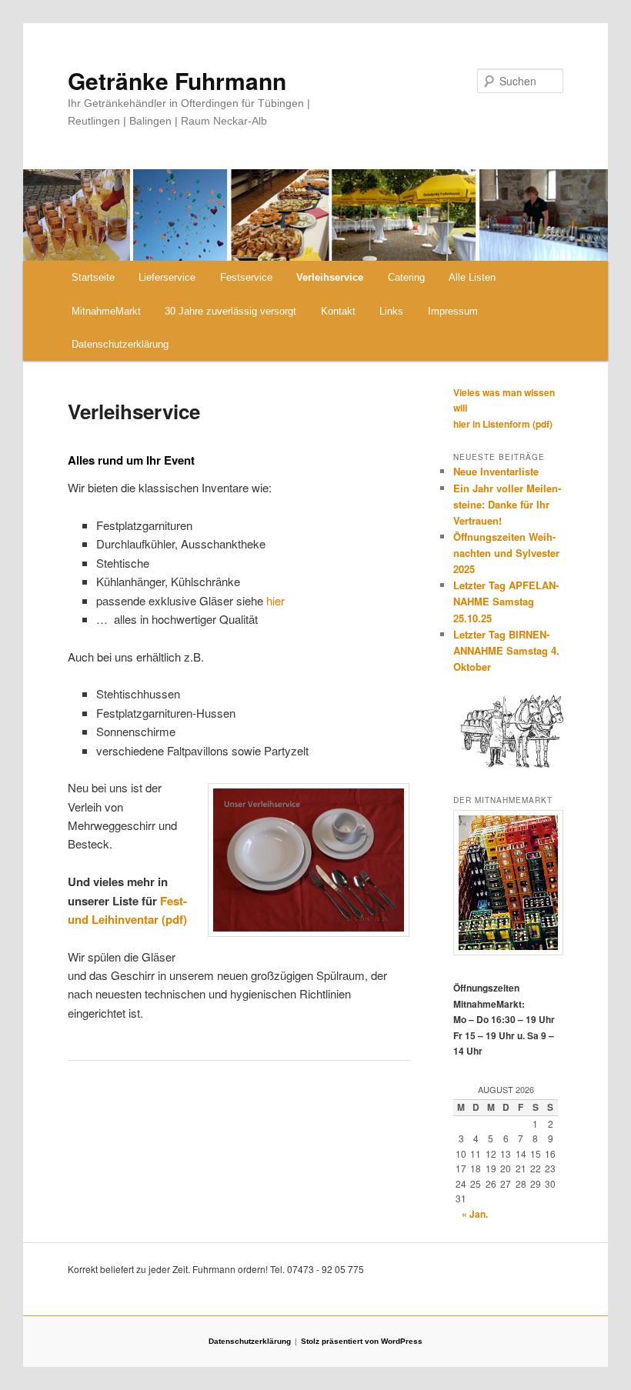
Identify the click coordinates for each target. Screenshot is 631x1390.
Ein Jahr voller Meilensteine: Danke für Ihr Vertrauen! (507, 504)
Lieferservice (167, 277)
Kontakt (338, 311)
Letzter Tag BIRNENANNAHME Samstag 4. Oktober (506, 650)
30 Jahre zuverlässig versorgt (230, 311)
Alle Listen (472, 277)
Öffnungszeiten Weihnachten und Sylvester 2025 (506, 552)
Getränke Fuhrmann (177, 80)
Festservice (246, 277)
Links (391, 311)
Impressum (453, 311)
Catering (406, 277)
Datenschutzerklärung (120, 344)
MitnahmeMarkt (106, 311)
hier (275, 600)
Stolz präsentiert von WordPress (361, 1341)
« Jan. (475, 1214)
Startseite (93, 277)
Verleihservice (329, 277)
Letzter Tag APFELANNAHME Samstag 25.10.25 (506, 601)
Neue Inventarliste (496, 471)
